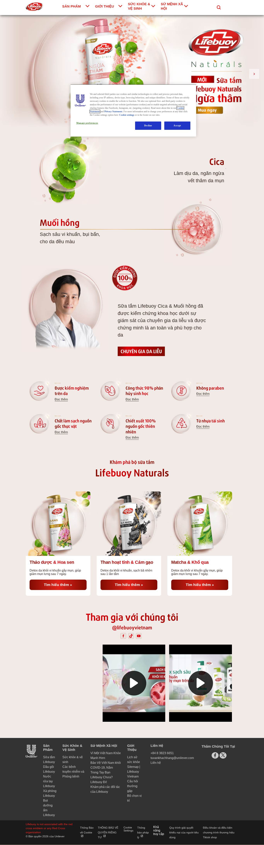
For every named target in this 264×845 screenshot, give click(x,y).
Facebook (123, 636)
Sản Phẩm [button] (48, 748)
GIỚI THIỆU (104, 6)
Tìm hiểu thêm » (65, 584)
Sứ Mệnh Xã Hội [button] (103, 746)
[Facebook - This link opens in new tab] (215, 755)
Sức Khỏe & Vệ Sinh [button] (72, 748)
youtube (139, 636)
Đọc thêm (61, 399)
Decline (148, 125)
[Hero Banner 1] (132, 71)
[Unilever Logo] (31, 757)
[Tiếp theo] (254, 74)
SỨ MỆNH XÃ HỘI (172, 6)
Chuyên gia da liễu (141, 351)
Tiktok (131, 636)
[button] (134, 683)
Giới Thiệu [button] (131, 748)
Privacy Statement (113, 111)
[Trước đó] (10, 74)
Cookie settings (126, 115)
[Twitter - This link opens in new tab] (223, 755)
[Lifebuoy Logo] (34, 6)
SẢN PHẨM (71, 6)
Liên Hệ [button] (157, 746)
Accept (177, 125)
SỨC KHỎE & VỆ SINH (139, 6)
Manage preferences (87, 123)
